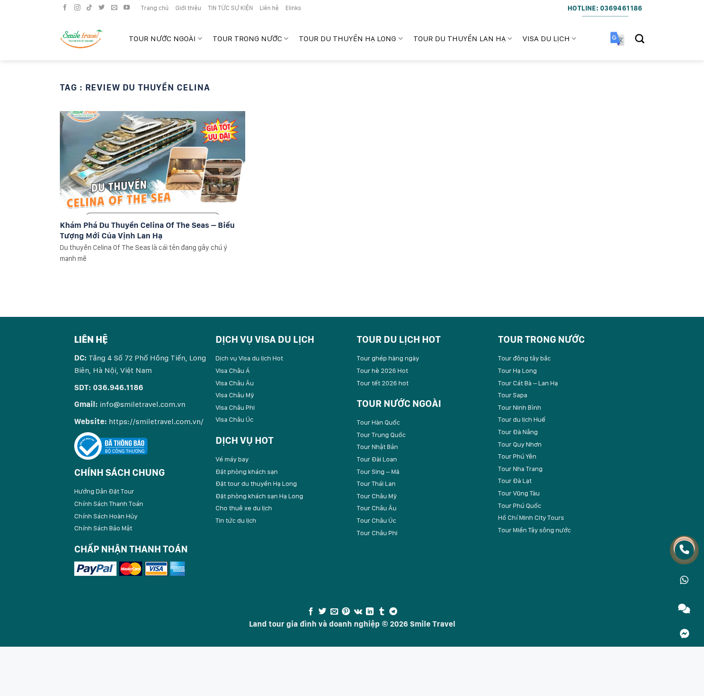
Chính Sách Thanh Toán (108, 503)
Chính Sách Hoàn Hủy (105, 516)
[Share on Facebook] (311, 611)
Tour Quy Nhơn (520, 444)
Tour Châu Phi (377, 533)
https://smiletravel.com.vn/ (156, 421)
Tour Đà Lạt (515, 480)
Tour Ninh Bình (519, 407)
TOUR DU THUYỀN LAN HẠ (459, 38)
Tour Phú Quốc (519, 505)
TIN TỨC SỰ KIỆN (230, 7)
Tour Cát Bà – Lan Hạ (528, 383)
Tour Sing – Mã (378, 471)
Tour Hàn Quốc (378, 422)
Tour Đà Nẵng (518, 432)
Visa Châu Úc (234, 419)
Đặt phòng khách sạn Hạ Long (259, 496)
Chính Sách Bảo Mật (103, 528)
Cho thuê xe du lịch (244, 508)
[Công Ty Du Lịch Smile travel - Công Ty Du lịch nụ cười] (87, 38)
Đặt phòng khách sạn (247, 471)
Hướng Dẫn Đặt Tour (104, 491)
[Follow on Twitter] (103, 7)
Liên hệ (269, 7)
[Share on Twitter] (322, 611)
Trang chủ (155, 7)
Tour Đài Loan (377, 459)
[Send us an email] (115, 7)
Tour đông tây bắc (524, 358)
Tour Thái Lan (376, 483)
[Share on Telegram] (393, 611)
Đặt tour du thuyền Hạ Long (256, 483)
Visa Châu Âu (235, 383)
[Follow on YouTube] (128, 7)
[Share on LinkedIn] (370, 611)
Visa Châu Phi (235, 407)
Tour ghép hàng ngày (388, 358)
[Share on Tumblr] (381, 611)
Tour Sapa (512, 395)
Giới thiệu (188, 7)
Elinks (293, 7)
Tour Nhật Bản (377, 446)
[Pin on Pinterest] (346, 611)
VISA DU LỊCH (546, 38)
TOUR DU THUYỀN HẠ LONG (347, 38)
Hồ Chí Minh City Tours (531, 517)
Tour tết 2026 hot (383, 383)
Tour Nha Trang (520, 468)
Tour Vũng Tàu (519, 493)
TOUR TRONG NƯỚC (247, 38)
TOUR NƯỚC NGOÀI (162, 38)
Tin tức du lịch (236, 520)
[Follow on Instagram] (78, 7)
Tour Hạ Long (517, 370)
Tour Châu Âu (377, 508)
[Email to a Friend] (334, 611)
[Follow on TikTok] (90, 7)
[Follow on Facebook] (66, 7)
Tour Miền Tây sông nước (534, 530)
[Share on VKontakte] (358, 611)
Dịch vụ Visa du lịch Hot (249, 358)
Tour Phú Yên (517, 456)
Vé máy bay (232, 459)
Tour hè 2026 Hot (382, 370)
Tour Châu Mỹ (377, 496)
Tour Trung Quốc (381, 434)
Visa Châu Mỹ (235, 395)
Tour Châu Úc (376, 520)
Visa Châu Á (233, 370)
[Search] (639, 38)
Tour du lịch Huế (521, 419)
